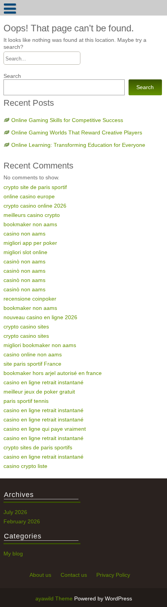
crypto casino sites (26, 326)
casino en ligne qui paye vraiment (44, 428)
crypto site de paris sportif (35, 187)
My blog (13, 553)
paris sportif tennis (26, 400)
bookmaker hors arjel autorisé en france (52, 373)
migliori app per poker (30, 242)
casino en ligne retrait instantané (43, 382)
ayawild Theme (54, 598)
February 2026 (21, 521)
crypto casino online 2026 (34, 205)
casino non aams (24, 233)
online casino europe (29, 196)
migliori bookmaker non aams (39, 345)
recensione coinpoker (29, 298)
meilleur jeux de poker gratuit (39, 391)
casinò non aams (24, 261)
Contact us (74, 574)
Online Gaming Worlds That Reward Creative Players (76, 132)
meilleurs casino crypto (31, 215)
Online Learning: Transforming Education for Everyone (78, 144)
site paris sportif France (32, 363)
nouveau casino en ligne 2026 (40, 317)
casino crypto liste (25, 466)
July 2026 (15, 512)
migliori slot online (25, 252)
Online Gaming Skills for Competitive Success (67, 120)
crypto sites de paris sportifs (37, 447)
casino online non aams (32, 354)
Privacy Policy (113, 574)
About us (40, 574)
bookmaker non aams (30, 224)
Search (12, 75)
